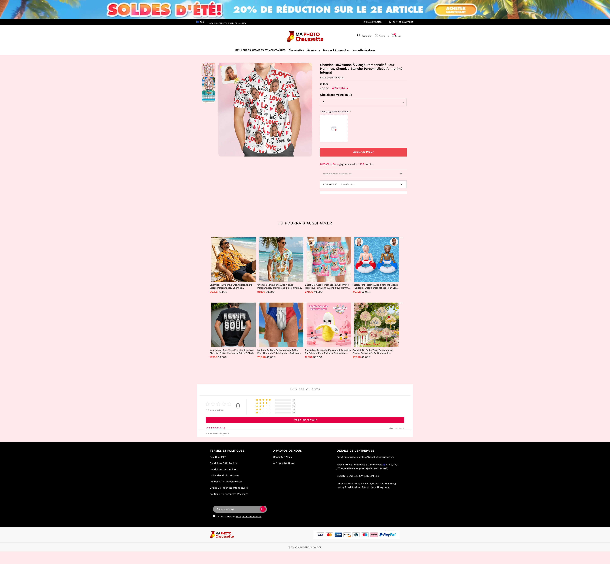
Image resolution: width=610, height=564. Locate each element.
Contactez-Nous (282, 457)
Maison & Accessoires (336, 50)
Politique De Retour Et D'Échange (229, 494)
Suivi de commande (403, 22)
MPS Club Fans (329, 164)
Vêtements (313, 50)
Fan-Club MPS (218, 457)
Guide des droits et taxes (224, 475)
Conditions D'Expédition (223, 469)
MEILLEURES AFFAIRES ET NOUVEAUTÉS (260, 50)
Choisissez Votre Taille (336, 94)
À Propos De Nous (283, 463)
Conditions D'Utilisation (223, 463)
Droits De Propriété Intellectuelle (229, 487)
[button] (223, 109)
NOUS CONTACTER (373, 22)
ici (384, 464)
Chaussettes (296, 50)
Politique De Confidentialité (226, 481)
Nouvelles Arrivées (363, 50)
